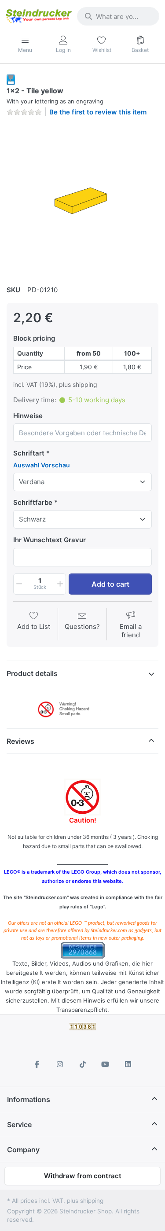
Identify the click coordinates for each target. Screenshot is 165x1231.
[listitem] (82, 200)
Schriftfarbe (32, 502)
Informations (28, 1099)
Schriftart (28, 453)
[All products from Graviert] (11, 79)
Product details (32, 673)
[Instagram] (60, 1064)
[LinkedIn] (128, 1064)
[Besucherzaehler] (83, 949)
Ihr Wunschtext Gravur (49, 540)
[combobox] (118, 16)
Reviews (20, 741)
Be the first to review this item (98, 112)
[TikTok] (82, 1064)
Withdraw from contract (82, 1176)
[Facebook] (37, 1064)
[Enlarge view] (82, 200)
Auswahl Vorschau (41, 465)
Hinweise (28, 416)
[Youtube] (105, 1064)
